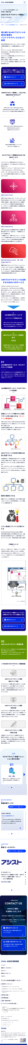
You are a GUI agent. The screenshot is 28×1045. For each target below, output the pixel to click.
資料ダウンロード (5, 973)
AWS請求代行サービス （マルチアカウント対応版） (12, 988)
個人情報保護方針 (4, 1018)
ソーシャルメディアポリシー (6, 1022)
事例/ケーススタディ (6, 968)
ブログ (2, 976)
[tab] (11, 787)
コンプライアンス (4, 1026)
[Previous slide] (8, 787)
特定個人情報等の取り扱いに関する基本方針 (9, 1020)
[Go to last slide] (8, 833)
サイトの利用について (5, 1024)
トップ (2, 965)
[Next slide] (20, 787)
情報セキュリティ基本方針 (6, 1016)
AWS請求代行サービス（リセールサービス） (11, 986)
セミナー (3, 970)
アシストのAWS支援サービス (10, 980)
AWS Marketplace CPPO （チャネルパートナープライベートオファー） (13, 992)
